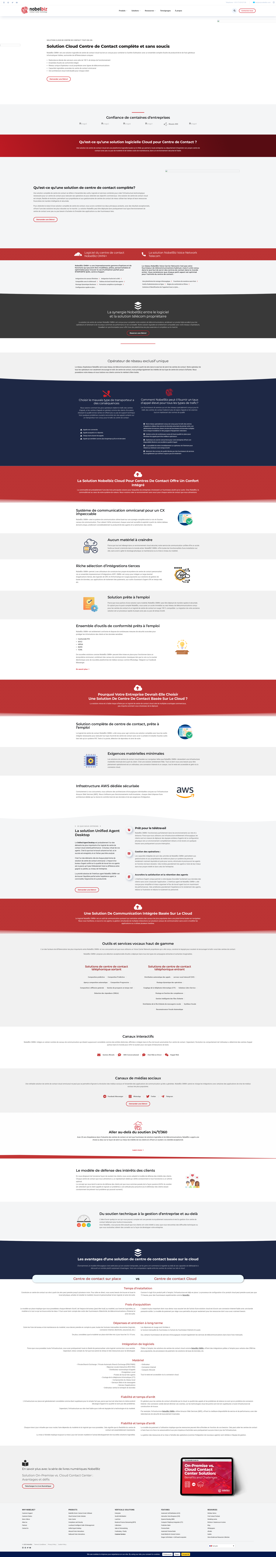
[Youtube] (16, 2)
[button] (221, 1546)
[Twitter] (12, 2)
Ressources (149, 11)
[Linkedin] (3, 2)
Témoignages (165, 11)
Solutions (135, 11)
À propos (178, 11)
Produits (122, 11)
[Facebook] (8, 2)
